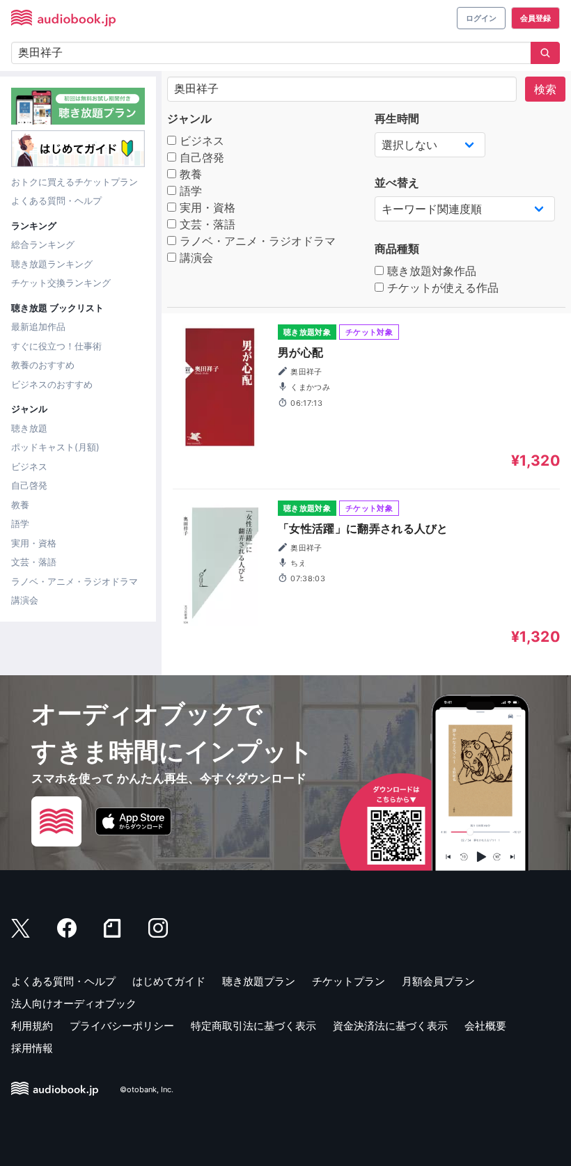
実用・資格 (33, 543)
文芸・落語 (33, 561)
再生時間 (397, 118)
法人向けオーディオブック (73, 1003)
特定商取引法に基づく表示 (253, 1025)
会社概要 (485, 1025)
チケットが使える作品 (441, 287)
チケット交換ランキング (61, 282)
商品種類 (397, 248)
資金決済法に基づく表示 (390, 1025)
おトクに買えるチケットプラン (74, 181)
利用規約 (32, 1025)
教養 (20, 504)
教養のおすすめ (43, 364)
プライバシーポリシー (122, 1025)
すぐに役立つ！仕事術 (56, 346)
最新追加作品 (38, 326)
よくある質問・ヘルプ (56, 200)
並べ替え (397, 182)
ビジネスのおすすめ (52, 384)
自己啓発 (29, 485)
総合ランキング (43, 244)
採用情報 (32, 1048)
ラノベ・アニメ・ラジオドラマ (74, 581)
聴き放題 (29, 428)
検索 (545, 89)
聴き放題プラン (258, 981)
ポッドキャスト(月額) (55, 446)
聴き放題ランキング (52, 263)
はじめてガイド (168, 981)
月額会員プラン (438, 981)
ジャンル (189, 118)
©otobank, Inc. (146, 1089)
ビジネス (29, 466)
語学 (20, 523)
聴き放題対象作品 (430, 271)
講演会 (24, 600)
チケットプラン (348, 981)
